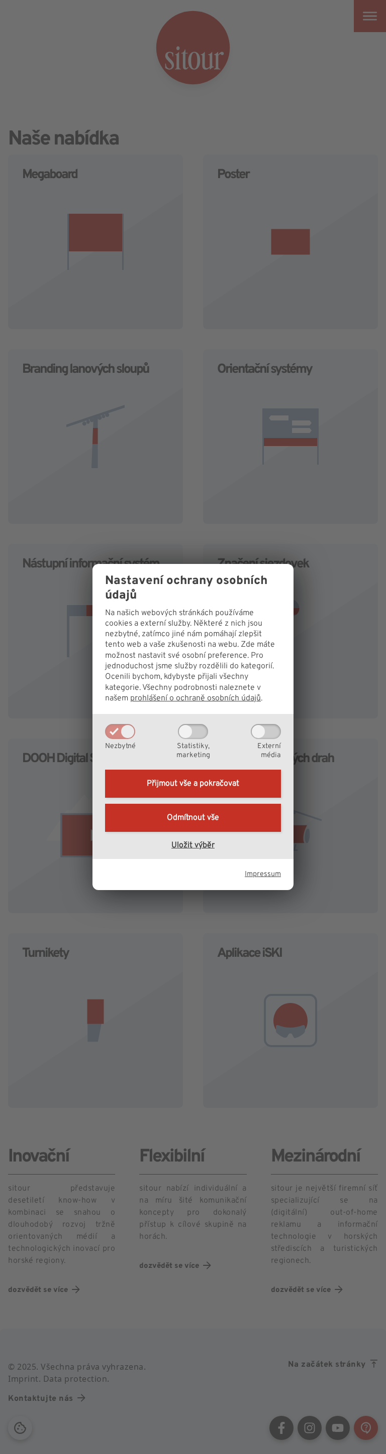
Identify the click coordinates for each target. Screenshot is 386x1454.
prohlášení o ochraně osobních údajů (195, 698)
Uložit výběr (193, 845)
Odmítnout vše (193, 818)
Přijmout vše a (193, 784)
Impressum (263, 874)
